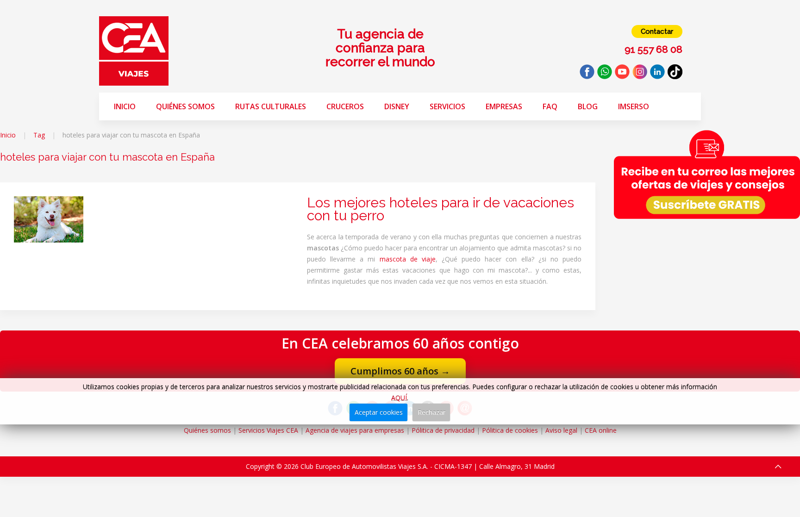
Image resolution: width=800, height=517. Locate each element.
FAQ (550, 106)
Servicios (447, 106)
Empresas (504, 106)
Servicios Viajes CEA (268, 430)
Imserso (633, 106)
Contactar (657, 31)
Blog (588, 106)
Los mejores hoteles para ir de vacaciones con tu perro (440, 209)
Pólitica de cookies (510, 430)
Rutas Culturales (270, 106)
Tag (39, 135)
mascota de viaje (408, 259)
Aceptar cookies (379, 412)
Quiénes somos (185, 106)
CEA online (601, 430)
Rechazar (431, 412)
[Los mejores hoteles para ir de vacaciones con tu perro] (48, 218)
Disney (396, 106)
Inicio (125, 106)
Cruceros (345, 106)
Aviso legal (561, 430)
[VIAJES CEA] (134, 50)
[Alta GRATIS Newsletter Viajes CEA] (707, 174)
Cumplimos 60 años (400, 371)
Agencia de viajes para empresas (355, 430)
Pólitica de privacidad (443, 430)
